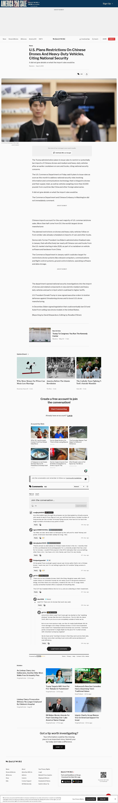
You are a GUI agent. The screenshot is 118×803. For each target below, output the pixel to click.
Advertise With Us (27, 772)
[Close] (115, 799)
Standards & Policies (44, 781)
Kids (7, 781)
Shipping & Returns (43, 778)
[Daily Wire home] (59, 39)
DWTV (41, 39)
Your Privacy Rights (44, 769)
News (4, 39)
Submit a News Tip (43, 784)
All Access (24, 39)
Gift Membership (26, 784)
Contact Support (26, 781)
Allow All (102, 799)
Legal (40, 772)
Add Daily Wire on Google (63, 153)
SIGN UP (111, 39)
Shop (7, 778)
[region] (59, 799)
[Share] (87, 74)
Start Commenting (59, 409)
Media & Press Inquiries (45, 775)
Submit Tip (59, 747)
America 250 (32, 39)
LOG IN (104, 39)
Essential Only (90, 799)
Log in (69, 416)
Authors (24, 775)
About (23, 769)
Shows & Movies (13, 39)
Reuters (31, 66)
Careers (24, 778)
